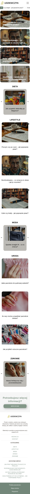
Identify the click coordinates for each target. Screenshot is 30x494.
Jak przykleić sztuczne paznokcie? (15, 349)
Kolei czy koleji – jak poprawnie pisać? (12, 60)
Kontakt (15, 439)
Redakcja (15, 436)
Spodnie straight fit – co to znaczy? (15, 246)
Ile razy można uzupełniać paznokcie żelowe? (15, 317)
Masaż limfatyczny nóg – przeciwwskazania (15, 382)
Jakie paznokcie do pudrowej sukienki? (15, 283)
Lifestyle (15, 120)
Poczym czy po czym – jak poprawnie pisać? (15, 23)
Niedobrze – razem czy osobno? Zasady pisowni (14, 78)
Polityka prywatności (15, 485)
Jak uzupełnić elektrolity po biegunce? (15, 110)
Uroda (15, 256)
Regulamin (15, 491)
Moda (15, 222)
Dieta (15, 86)
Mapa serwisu (15, 488)
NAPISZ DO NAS (15, 406)
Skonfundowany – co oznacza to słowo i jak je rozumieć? (14, 41)
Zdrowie (15, 358)
